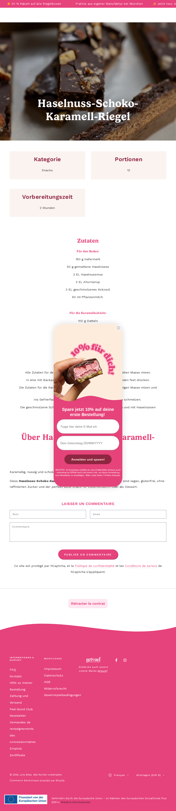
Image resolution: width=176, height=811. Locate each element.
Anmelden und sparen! (88, 459)
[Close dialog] (118, 328)
